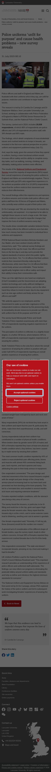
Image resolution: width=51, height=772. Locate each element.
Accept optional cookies (24, 393)
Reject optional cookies (24, 400)
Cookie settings (12, 407)
